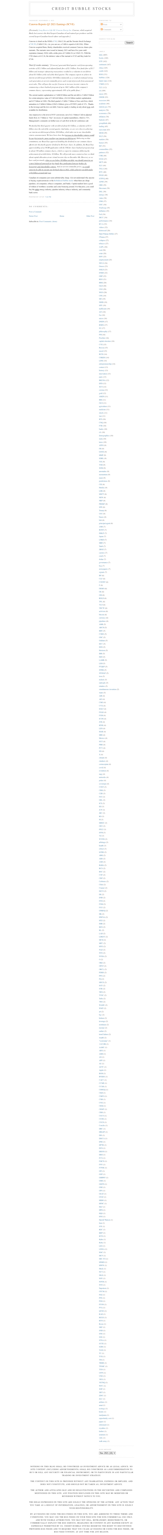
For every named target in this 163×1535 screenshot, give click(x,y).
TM (100, 1360)
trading (101, 126)
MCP (101, 162)
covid (101, 767)
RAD (101, 1314)
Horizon (102, 650)
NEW (101, 497)
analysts (102, 110)
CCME (101, 1083)
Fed (100, 214)
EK (100, 894)
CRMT (101, 1109)
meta (101, 439)
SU (100, 328)
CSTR (101, 1119)
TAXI (101, 1350)
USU (101, 513)
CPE (101, 295)
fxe (100, 315)
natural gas (103, 107)
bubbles (102, 77)
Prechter (102, 338)
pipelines (102, 621)
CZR (101, 793)
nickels (101, 679)
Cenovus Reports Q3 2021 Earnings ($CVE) (51, 24)
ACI (100, 312)
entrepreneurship (105, 364)
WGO (101, 292)
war (100, 416)
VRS (101, 1001)
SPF (100, 305)
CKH (101, 1093)
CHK (101, 155)
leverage (102, 1021)
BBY (101, 631)
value (101, 198)
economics (103, 113)
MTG (101, 946)
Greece (101, 266)
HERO (101, 1200)
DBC (101, 1129)
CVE (55, 41)
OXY (101, 826)
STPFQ (102, 178)
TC (100, 1353)
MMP (101, 455)
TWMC (102, 1366)
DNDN (101, 321)
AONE (101, 181)
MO (100, 299)
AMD (101, 1054)
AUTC (101, 1067)
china (101, 68)
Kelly (101, 1242)
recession (102, 100)
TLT (100, 87)
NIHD (101, 302)
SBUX (101, 982)
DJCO (101, 891)
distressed (102, 230)
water (101, 692)
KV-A (101, 224)
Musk (101, 1268)
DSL (101, 191)
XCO (101, 387)
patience (102, 152)
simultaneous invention (107, 689)
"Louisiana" (103, 1041)
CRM (101, 1106)
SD (100, 751)
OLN (101, 403)
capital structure (105, 341)
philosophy (103, 331)
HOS (101, 647)
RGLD (101, 598)
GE (100, 591)
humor (101, 142)
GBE (101, 185)
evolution (102, 770)
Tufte (101, 998)
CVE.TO (33, 44)
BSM (101, 1073)
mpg (100, 774)
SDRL (101, 458)
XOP (101, 1389)
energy (101, 194)
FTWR (101, 1167)
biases (101, 517)
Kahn (101, 1239)
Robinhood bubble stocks (63, 180)
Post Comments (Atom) (48, 221)
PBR (101, 744)
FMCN (101, 1161)
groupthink (103, 123)
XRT (101, 1392)
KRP (101, 1233)
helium (101, 1018)
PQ (100, 979)
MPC (101, 943)
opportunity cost (105, 1418)
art (100, 1011)
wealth (101, 1037)
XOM (101, 468)
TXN (101, 1369)
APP (101, 1060)
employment (103, 260)
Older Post (90, 216)
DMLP (101, 533)
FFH (101, 901)
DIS (100, 1135)
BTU (101, 172)
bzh (100, 520)
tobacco (102, 243)
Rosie (101, 1324)
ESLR (101, 175)
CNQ (101, 422)
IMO (101, 657)
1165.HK (102, 1044)
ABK (101, 855)
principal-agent (104, 523)
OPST (101, 966)
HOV (101, 256)
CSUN (101, 1122)
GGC (101, 204)
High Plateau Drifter (106, 234)
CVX (101, 705)
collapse (102, 240)
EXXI (101, 159)
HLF (101, 1207)
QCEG (101, 1311)
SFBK (101, 670)
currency (102, 618)
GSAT (101, 1194)
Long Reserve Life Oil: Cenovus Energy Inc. (55, 30)
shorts (101, 413)
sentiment (102, 64)
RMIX (101, 325)
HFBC (101, 1203)
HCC (101, 644)
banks (101, 429)
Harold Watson (104, 1220)
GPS (101, 1190)
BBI (100, 400)
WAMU (102, 1005)
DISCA (102, 1138)
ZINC (101, 1395)
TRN (101, 992)
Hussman (102, 188)
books (101, 58)
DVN (101, 1148)
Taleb (101, 546)
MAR (101, 731)
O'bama (102, 237)
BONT (101, 530)
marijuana (102, 1415)
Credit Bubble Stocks (81, 8)
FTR (101, 425)
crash (101, 556)
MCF (101, 1255)
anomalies (102, 471)
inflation (102, 116)
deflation (102, 211)
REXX (101, 1317)
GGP (101, 1174)
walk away (103, 1441)
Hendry (102, 487)
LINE (101, 360)
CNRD (101, 84)
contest (101, 367)
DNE (101, 1142)
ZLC (101, 1399)
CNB (101, 1099)
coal (100, 250)
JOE (100, 722)
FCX (101, 1158)
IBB (100, 653)
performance (103, 221)
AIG (100, 699)
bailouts (102, 120)
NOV (101, 1278)
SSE (100, 1337)
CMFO (101, 1096)
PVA (101, 1307)
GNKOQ (102, 910)
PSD (101, 1301)
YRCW (102, 608)
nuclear (101, 1028)
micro (101, 318)
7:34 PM (48, 197)
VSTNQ (102, 1382)
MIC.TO (102, 1259)
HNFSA (102, 917)
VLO (101, 605)
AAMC (101, 1047)
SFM (101, 832)
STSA (101, 1340)
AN (100, 1057)
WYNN (102, 839)
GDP (101, 276)
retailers (102, 686)
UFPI (101, 1373)
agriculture (103, 406)
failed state (103, 81)
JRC (100, 813)
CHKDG (102, 357)
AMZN (101, 396)
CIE (100, 484)
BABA (101, 865)
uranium (102, 1434)
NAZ (101, 950)
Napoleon (102, 1288)
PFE (100, 1298)
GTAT (101, 1197)
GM (100, 595)
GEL (101, 800)
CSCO (101, 1115)
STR (101, 988)
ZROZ (101, 549)
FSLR (101, 712)
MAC (101, 1252)
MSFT (101, 494)
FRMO (101, 588)
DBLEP (102, 1132)
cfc (100, 432)
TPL (100, 601)
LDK (101, 491)
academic (102, 103)
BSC (101, 871)
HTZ (101, 920)
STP (100, 61)
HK (100, 914)
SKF (101, 1327)
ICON (101, 718)
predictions (103, 481)
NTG (101, 953)
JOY (100, 1226)
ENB (101, 897)
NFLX (101, 263)
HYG (101, 1216)
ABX (101, 1050)
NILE (101, 1275)
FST (100, 797)
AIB (100, 696)
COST (101, 787)
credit (101, 71)
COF (101, 875)
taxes (101, 442)
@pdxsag (102, 208)
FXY (101, 907)
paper (101, 1421)
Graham (102, 640)
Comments (107, 29)
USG (101, 289)
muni (101, 478)
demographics (104, 435)
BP (100, 575)
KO (100, 816)
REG (101, 279)
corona (101, 390)
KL (100, 930)
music (101, 94)
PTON (101, 1304)
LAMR (101, 660)
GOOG (101, 452)
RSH (101, 74)
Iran (100, 1223)
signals (101, 572)
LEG (101, 1246)
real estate (102, 129)
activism (102, 611)
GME (101, 1181)
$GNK (101, 852)
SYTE (101, 1343)
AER (101, 858)
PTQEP (102, 666)
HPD (101, 1210)
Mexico (102, 738)
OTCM (101, 1291)
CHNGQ (102, 1089)
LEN (101, 728)
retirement (102, 1425)
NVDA (101, 956)
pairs (101, 377)
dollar (101, 559)
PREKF (102, 504)
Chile (101, 884)
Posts (105, 24)
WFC (101, 1386)
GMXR (101, 97)
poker (101, 780)
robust (101, 849)
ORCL (101, 969)
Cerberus (102, 881)
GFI (100, 1171)
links (101, 55)
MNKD (101, 1262)
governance (103, 562)
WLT (101, 136)
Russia (101, 347)
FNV (101, 1164)
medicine (102, 409)
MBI (101, 735)
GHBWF (102, 1177)
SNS (101, 1333)
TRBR (101, 1363)
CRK (101, 790)
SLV (100, 165)
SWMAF (102, 673)
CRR (101, 1112)
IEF (100, 146)
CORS (101, 634)
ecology (102, 1408)
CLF (101, 578)
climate (101, 757)
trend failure (103, 1034)
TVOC (101, 995)
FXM (101, 715)
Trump (101, 510)
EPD (101, 383)
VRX (101, 1379)
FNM (101, 904)
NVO (101, 1285)
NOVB (101, 1281)
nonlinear (102, 1024)
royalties (102, 1428)
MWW (101, 1265)
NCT (101, 1272)
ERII (101, 1154)
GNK (101, 201)
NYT (101, 741)
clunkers (102, 761)
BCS (101, 868)
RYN (101, 1320)
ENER (101, 273)
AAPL (101, 247)
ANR (101, 526)
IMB (101, 923)
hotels (101, 1412)
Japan (101, 536)
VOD (101, 465)
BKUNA (102, 380)
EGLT (101, 709)
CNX (101, 1102)
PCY (101, 748)
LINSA (101, 1249)
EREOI (101, 1151)
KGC (101, 1229)
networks (102, 777)
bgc (100, 1015)
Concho (102, 1125)
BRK (101, 282)
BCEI (101, 354)
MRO (101, 543)
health (101, 845)
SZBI (101, 1346)
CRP (101, 878)
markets (102, 139)
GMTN (101, 1184)
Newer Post (33, 216)
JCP (100, 810)
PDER (101, 972)
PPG (101, 976)
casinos (102, 553)
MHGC (101, 823)
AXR (101, 862)
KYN (101, 1236)
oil (100, 90)
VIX (100, 461)
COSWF (102, 582)
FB (100, 448)
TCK (101, 1356)
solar (101, 253)
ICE (100, 803)
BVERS (102, 1076)
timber (101, 1431)
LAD (101, 933)
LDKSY (102, 936)
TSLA (101, 168)
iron (100, 676)
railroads (102, 683)
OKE (101, 963)
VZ (100, 836)
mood (101, 351)
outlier (101, 1031)
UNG (101, 1376)
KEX (101, 927)
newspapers (103, 569)
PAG (100, 1295)
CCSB (101, 1086)
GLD (101, 286)
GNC (101, 637)
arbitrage (102, 842)
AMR (101, 624)
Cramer (102, 888)
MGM (101, 133)
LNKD (101, 539)
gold (100, 393)
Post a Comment (35, 211)
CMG (101, 702)
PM (100, 334)
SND (101, 1330)
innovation (103, 374)
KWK (101, 725)
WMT (101, 1008)
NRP (101, 500)
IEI (100, 806)
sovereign (102, 784)
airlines (101, 1402)
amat (101, 1405)
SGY (101, 985)
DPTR (101, 1145)
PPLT (101, 829)
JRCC (101, 217)
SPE (100, 507)
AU (100, 1063)
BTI (100, 419)
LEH (101, 663)
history (101, 370)
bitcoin (101, 614)
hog (100, 566)
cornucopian (103, 764)
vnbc (101, 1438)
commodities (104, 149)
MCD (101, 940)
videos (101, 227)
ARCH (101, 627)
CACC (101, 1080)
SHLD (101, 269)
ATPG (101, 445)
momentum (103, 474)
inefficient (102, 308)
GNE (101, 1187)
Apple (101, 1070)
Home (62, 216)
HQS (101, 1213)
